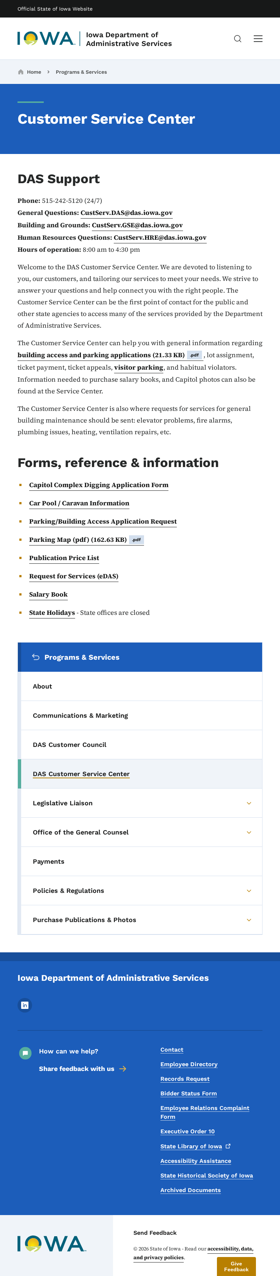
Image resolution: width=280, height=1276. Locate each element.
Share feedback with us (76, 1068)
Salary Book (48, 594)
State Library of (191, 1146)
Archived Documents (190, 1190)
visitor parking (138, 367)
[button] (236, 1266)
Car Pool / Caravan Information (79, 503)
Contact (171, 1049)
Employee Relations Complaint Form (204, 1112)
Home (34, 72)
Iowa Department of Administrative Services (129, 39)
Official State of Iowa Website (55, 9)
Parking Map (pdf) (85, 539)
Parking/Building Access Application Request (103, 521)
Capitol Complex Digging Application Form (98, 484)
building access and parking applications (108, 354)
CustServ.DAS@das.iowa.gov (127, 212)
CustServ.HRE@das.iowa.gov (160, 237)
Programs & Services (81, 72)
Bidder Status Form (188, 1093)
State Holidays (52, 612)
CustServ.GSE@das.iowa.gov (137, 225)
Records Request (185, 1078)
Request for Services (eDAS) (73, 576)
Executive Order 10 (187, 1131)
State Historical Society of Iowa (206, 1175)
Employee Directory (189, 1064)
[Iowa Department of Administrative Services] (47, 38)
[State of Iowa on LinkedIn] (25, 1010)
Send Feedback (155, 1232)
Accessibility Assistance (195, 1160)
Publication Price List (64, 557)
